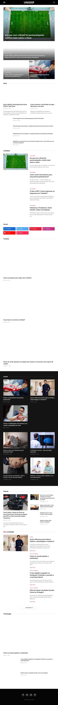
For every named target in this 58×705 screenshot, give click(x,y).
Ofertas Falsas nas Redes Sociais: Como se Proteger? (42, 591)
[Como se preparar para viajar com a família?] (29, 259)
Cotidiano (32, 155)
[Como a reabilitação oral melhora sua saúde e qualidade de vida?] (15, 413)
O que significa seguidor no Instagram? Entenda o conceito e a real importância (42, 575)
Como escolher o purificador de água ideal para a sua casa (42, 105)
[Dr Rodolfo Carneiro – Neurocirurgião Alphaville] (42, 440)
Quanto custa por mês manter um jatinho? (45, 521)
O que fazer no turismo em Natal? (14, 320)
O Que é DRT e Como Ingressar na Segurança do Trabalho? (42, 192)
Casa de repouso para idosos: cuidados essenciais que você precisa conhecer (33, 126)
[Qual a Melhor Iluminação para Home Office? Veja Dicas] (15, 94)
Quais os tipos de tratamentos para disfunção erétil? (13, 451)
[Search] (54, 2)
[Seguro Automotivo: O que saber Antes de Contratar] (34, 507)
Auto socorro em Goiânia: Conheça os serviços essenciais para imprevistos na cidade (47, 497)
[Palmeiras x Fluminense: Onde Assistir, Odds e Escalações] (15, 211)
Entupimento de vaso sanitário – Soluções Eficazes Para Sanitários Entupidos (33, 133)
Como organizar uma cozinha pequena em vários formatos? (28, 118)
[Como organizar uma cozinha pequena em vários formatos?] (7, 120)
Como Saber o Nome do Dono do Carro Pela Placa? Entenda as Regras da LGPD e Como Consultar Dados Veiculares (25, 56)
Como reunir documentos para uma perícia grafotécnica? (14, 75)
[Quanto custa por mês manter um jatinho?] (34, 522)
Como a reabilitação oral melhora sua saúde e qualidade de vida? (15, 424)
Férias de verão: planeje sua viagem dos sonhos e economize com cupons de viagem (28, 362)
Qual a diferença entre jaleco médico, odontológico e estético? (42, 398)
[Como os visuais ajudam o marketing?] (15, 560)
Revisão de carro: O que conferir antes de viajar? (46, 513)
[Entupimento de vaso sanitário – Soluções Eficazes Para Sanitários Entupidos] (7, 135)
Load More (28, 607)
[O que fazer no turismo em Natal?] (29, 301)
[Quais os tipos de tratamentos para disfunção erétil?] (15, 440)
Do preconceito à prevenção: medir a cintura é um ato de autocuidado (14, 476)
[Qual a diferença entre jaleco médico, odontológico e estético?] (42, 387)
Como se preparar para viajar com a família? (17, 278)
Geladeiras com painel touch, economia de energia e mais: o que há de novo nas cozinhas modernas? (33, 142)
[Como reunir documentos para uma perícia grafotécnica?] (16, 69)
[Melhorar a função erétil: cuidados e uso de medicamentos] (42, 466)
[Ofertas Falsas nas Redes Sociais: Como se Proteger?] (15, 594)
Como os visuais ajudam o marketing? (39, 557)
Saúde (31, 537)
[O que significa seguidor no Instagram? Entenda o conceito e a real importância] (15, 576)
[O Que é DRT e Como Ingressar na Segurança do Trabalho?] (15, 195)
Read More (32, 550)
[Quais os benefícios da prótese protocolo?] (42, 69)
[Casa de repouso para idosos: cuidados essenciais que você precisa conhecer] (7, 128)
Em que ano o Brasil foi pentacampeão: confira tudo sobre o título (24, 36)
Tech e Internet (34, 553)
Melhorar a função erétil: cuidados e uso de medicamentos (42, 476)
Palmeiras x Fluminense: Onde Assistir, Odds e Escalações (41, 209)
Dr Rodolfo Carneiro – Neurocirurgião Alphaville (41, 451)
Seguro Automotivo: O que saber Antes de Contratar (47, 506)
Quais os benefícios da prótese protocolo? (39, 75)
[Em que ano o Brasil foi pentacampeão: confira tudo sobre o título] (29, 24)
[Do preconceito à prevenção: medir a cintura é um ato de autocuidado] (15, 466)
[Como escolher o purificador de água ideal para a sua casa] (42, 94)
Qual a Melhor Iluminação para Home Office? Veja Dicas (15, 105)
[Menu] (4, 2)
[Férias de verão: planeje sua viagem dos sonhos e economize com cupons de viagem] (29, 343)
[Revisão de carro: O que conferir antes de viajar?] (34, 515)
